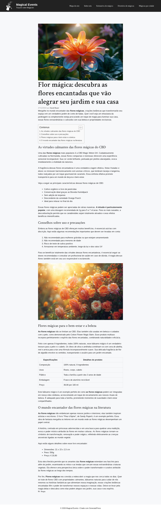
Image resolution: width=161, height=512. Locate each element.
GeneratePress (95, 508)
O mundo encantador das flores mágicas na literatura (61, 140)
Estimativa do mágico (104, 6)
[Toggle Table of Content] (79, 128)
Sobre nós (88, 6)
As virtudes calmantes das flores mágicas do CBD (60, 131)
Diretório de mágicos (126, 6)
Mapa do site (74, 6)
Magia (43, 491)
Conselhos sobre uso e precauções (54, 134)
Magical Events (26, 4)
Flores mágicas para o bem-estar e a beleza (58, 137)
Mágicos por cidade (146, 6)
